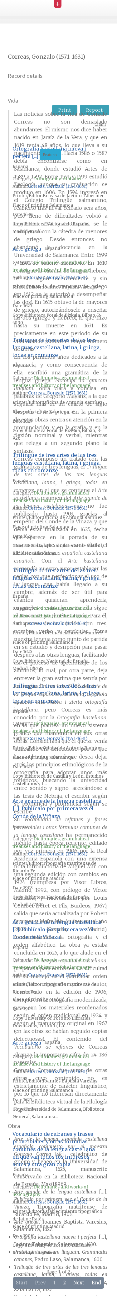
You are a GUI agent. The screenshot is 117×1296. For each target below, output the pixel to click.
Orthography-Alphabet (57, 179)
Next (78, 1283)
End (96, 1283)
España (52, 248)
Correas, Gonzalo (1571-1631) (57, 186)
